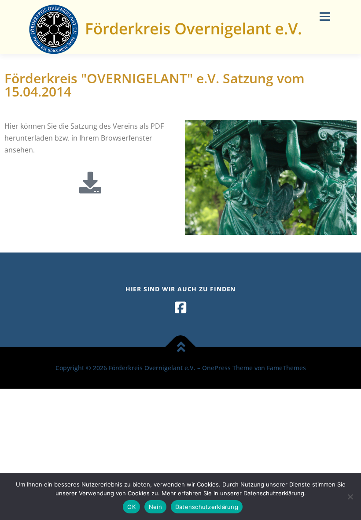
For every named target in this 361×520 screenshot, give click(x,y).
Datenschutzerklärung (206, 506)
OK (131, 506)
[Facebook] (180, 307)
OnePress (216, 368)
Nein (155, 506)
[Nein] (350, 496)
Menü (324, 16)
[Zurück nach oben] (180, 347)
